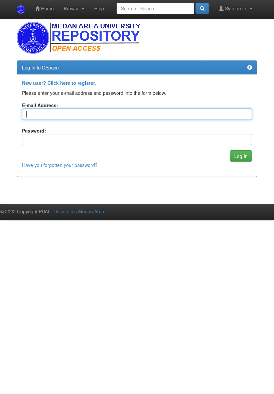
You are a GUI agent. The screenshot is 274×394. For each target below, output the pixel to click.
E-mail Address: (40, 105)
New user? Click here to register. (59, 82)
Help (99, 8)
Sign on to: (236, 8)
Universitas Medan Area (78, 211)
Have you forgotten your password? (60, 165)
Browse (72, 8)
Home (47, 8)
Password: (34, 130)
